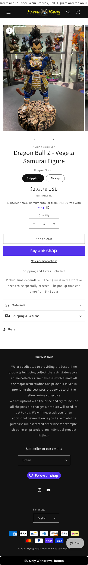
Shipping (33, 178)
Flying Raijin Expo (37, 548)
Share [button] (11, 329)
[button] (8, 12)
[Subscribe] (65, 460)
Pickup (55, 178)
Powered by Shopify (59, 548)
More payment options (44, 260)
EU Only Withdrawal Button (44, 560)
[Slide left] (34, 139)
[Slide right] (53, 139)
